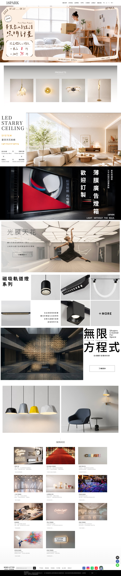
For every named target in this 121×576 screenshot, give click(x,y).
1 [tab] (56, 59)
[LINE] (92, 568)
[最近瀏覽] (117, 557)
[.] (60, 139)
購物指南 (47, 568)
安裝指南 (53, 568)
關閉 (96, 573)
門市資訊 (41, 568)
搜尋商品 (109, 3)
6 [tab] (62, 59)
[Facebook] (83, 568)
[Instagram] (88, 568)
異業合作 (70, 568)
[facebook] (117, 561)
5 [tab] (61, 59)
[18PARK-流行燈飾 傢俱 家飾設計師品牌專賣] (12, 2)
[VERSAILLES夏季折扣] (60, 34)
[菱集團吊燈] (31, 409)
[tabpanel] (60, 34)
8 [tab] (64, 59)
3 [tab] (58, 59)
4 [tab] (59, 59)
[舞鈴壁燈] (89, 409)
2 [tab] (57, 59)
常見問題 (58, 568)
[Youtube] (96, 568)
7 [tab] (63, 59)
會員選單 (107, 3)
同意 (92, 573)
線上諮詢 (64, 568)
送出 (34, 568)
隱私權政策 (35, 574)
